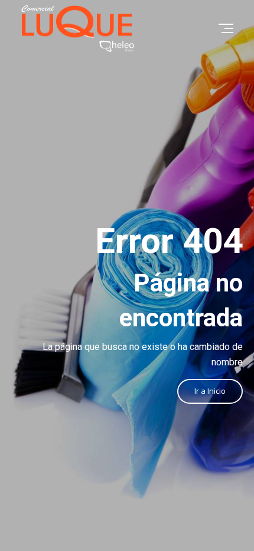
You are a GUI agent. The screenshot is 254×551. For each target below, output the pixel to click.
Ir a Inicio (210, 390)
